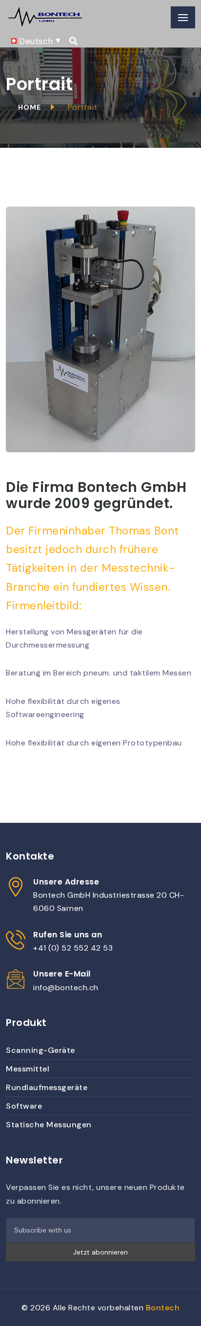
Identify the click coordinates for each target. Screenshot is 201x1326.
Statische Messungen (49, 1124)
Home (29, 107)
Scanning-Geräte (40, 1050)
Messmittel (27, 1069)
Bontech (163, 1308)
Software (24, 1106)
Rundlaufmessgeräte (46, 1087)
